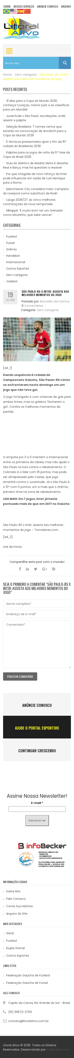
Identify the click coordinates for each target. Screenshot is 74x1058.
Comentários (33, 306)
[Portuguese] (6, 11)
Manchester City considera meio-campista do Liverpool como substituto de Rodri (36, 191)
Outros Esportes (17, 268)
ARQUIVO (66, 6)
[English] (13, 11)
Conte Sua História (19, 906)
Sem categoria (25, 75)
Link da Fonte (12, 547)
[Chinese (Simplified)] (27, 11)
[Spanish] (20, 11)
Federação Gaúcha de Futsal (27, 983)
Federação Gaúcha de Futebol (28, 975)
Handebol (13, 256)
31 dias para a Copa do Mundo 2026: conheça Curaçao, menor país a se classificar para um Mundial (36, 105)
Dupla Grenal (15, 948)
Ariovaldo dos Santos (54, 301)
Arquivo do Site (17, 914)
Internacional (15, 262)
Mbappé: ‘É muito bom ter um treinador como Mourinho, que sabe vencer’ (33, 212)
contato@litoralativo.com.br (28, 1021)
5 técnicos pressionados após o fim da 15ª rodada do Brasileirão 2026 (34, 144)
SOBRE (7, 6)
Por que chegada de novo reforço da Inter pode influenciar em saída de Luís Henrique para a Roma (35, 178)
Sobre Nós (13, 891)
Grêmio (11, 249)
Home (7, 75)
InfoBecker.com (57, 1049)
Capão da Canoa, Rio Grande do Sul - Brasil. (39, 1003)
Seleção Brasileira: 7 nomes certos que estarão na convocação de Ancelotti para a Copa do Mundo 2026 (34, 131)
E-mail (37, 803)
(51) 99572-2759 (20, 1012)
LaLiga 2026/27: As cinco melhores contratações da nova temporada (29, 202)
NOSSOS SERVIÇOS (24, 6)
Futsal (10, 243)
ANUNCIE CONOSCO (47, 6)
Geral (10, 933)
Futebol (11, 236)
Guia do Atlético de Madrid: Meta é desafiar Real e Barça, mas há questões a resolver (35, 165)
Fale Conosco (16, 899)
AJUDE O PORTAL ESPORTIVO (37, 728)
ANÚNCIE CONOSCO (37, 705)
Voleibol (11, 281)
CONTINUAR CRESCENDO (37, 750)
